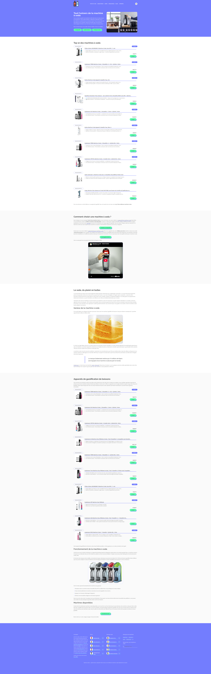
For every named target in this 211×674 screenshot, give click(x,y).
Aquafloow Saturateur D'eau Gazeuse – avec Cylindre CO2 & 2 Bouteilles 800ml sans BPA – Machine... (108, 95)
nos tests (88, 223)
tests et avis (103, 662)
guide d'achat (93, 662)
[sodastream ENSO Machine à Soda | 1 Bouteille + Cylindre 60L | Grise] (79, 536)
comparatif (98, 662)
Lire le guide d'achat (105, 237)
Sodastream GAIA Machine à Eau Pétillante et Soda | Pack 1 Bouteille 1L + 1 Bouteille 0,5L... (106, 518)
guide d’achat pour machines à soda (95, 231)
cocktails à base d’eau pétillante (80, 652)
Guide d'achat (87, 29)
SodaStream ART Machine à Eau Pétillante (94, 502)
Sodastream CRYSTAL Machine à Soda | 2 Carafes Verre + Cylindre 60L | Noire (103, 159)
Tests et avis (93, 3)
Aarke (106, 3)
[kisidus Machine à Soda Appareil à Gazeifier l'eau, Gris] (79, 83)
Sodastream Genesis (113, 649)
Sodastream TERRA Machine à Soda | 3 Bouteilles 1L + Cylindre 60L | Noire (102, 143)
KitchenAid (97, 365)
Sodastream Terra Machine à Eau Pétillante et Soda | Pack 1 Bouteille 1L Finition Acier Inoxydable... (108, 470)
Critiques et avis (97, 29)
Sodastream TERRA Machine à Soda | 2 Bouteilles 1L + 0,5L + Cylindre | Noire (102, 64)
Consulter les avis (105, 613)
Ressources (111, 3)
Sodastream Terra (113, 638)
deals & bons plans (80, 648)
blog (79, 645)
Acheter (133, 56)
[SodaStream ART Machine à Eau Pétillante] (79, 505)
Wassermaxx (128, 639)
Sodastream (100, 3)
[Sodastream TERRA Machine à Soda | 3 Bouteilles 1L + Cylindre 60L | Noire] (79, 146)
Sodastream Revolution (114, 653)
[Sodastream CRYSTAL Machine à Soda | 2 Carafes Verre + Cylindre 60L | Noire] (79, 162)
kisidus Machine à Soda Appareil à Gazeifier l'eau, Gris (97, 80)
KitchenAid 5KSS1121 (96, 649)
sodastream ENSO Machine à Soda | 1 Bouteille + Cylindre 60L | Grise (101, 532)
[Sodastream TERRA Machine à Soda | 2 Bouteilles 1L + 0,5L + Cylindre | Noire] (79, 67)
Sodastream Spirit (96, 638)
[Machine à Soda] (76, 6)
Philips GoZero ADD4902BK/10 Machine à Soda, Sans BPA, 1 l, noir (100, 48)
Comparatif (77, 29)
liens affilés (76, 656)
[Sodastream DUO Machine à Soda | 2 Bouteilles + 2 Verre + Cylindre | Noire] (79, 115)
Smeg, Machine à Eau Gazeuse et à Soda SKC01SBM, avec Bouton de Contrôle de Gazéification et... (107, 190)
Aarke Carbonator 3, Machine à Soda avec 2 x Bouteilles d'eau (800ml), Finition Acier (104, 174)
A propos (121, 3)
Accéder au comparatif (105, 227)
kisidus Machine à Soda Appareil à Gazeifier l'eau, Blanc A (98, 127)
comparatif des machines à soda (124, 220)
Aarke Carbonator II (96, 645)
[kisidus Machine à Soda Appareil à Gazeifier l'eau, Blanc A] (79, 131)
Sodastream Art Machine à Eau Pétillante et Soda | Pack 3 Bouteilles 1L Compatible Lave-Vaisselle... (108, 439)
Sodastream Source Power (96, 653)
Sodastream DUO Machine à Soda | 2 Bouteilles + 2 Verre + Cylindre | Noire (102, 111)
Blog (117, 3)
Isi (132, 639)
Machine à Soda (87, 662)
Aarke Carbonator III (96, 642)
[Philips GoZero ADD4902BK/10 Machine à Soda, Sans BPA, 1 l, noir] (79, 52)
